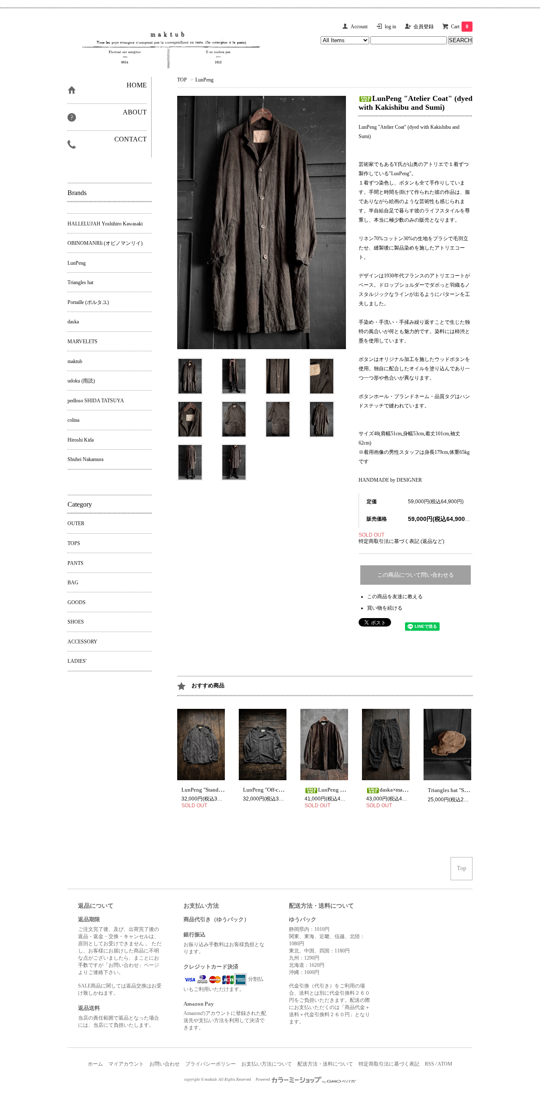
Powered (263, 1079)
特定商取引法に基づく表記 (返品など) (401, 541)
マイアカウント (126, 1064)
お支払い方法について (266, 1064)
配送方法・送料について (325, 1064)
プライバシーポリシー (210, 1064)
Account (359, 27)
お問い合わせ (164, 1064)
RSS (429, 1064)
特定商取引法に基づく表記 (389, 1064)
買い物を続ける (384, 608)
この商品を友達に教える (395, 597)
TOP (182, 80)
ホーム (95, 1064)
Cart (459, 27)
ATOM (444, 1064)
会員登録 (423, 27)
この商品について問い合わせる (415, 575)
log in (390, 27)
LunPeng (204, 80)
